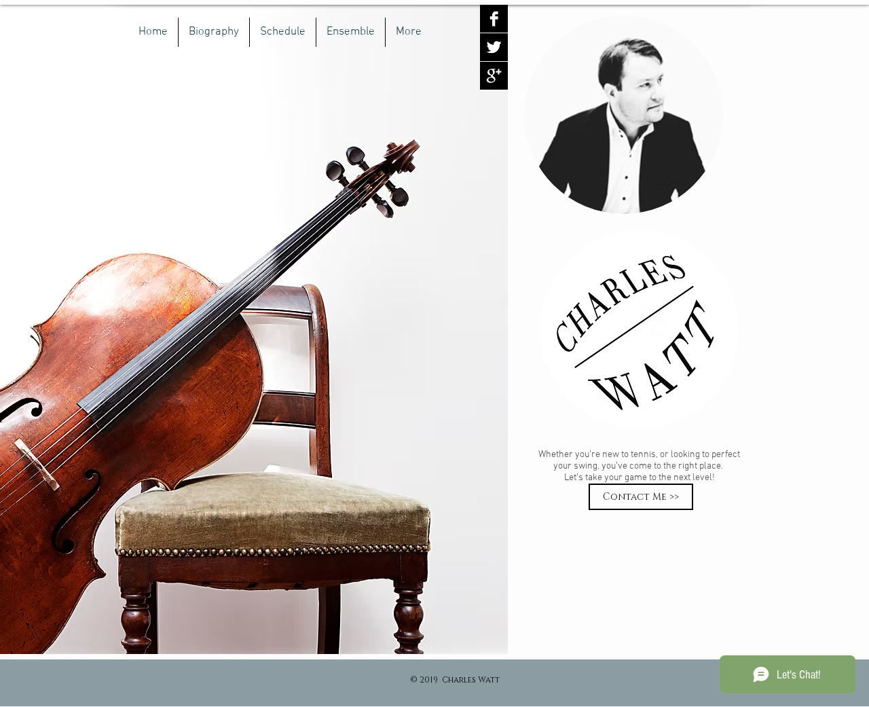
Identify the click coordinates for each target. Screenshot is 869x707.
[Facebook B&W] (494, 19)
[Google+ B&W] (494, 76)
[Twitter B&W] (494, 47)
